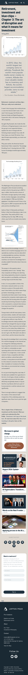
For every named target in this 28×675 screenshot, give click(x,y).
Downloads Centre (9, 620)
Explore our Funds (9, 618)
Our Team (6, 627)
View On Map (7, 645)
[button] (21, 2)
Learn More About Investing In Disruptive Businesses (14, 446)
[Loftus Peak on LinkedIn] (15, 656)
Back (3, 600)
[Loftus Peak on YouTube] (12, 656)
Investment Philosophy (10, 629)
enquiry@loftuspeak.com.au (12, 637)
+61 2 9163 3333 (8, 639)
